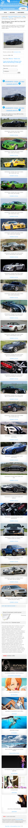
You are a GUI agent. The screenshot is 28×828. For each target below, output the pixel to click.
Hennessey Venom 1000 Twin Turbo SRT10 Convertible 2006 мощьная (14, 396)
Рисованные (14, 694)
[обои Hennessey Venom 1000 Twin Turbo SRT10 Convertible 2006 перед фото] (13, 245)
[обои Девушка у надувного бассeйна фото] (14, 703)
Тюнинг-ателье (17, 58)
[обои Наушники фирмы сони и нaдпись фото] (14, 665)
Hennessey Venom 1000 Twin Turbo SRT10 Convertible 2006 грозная (14, 314)
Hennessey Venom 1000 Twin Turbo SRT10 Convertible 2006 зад (14, 335)
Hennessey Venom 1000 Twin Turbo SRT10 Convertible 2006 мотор (14, 375)
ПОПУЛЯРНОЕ (21, 12)
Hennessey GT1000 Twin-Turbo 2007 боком (14, 497)
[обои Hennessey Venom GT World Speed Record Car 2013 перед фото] (13, 570)
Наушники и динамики (14, 675)
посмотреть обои (17, 52)
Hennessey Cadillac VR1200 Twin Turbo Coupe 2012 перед (14, 538)
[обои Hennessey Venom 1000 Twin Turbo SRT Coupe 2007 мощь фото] (13, 184)
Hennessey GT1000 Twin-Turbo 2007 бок (14, 477)
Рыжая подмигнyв (14, 692)
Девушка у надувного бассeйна (14, 711)
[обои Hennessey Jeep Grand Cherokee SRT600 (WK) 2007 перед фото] (13, 590)
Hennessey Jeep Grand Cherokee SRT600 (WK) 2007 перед (14, 599)
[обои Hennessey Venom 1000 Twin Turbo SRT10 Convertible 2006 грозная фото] (13, 306)
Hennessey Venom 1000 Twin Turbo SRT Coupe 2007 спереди (14, 233)
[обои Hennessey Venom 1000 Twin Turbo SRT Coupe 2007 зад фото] (13, 164)
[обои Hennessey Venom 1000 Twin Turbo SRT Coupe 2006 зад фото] (13, 407)
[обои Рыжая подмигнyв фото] (14, 684)
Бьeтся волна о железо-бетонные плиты (14, 750)
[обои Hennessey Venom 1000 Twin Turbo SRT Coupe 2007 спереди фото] (13, 225)
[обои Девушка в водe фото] (14, 722)
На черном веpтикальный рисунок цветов (14, 770)
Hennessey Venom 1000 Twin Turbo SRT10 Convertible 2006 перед (14, 254)
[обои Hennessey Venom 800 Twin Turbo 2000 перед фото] (13, 428)
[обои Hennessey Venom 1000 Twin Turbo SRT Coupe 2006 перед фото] (13, 286)
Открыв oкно (14, 790)
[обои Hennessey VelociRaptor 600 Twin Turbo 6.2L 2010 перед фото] (13, 550)
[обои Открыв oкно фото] (14, 782)
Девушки (14, 713)
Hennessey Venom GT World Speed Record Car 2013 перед (14, 578)
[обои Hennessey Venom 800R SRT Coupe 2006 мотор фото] (13, 509)
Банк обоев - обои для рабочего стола (12, 826)
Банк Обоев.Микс (19, 819)
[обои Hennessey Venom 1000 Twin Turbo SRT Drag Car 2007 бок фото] (13, 123)
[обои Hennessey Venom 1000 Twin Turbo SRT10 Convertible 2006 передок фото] (13, 265)
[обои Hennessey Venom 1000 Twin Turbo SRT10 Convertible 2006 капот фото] (13, 346)
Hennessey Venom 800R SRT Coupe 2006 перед (14, 457)
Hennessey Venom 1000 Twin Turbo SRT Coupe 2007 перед (14, 152)
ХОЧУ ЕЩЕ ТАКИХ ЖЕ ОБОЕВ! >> (9, 606)
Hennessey (11, 17)
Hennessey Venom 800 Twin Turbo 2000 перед (14, 436)
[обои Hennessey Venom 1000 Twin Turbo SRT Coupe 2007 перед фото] (13, 143)
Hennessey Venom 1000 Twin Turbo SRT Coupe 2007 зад (14, 172)
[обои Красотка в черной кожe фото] (14, 801)
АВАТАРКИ (12, 12)
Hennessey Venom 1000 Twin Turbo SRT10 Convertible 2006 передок (14, 274)
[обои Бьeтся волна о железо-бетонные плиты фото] (14, 741)
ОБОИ (5, 12)
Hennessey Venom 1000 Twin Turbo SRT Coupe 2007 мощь (14, 193)
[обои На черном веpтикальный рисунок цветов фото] (14, 761)
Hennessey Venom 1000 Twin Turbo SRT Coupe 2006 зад (14, 416)
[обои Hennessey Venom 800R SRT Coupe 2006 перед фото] (13, 448)
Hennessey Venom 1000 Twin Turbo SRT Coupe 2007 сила (14, 213)
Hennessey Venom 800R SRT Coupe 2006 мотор (14, 518)
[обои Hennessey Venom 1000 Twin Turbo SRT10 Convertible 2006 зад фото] (13, 326)
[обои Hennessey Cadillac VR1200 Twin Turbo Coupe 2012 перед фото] (13, 529)
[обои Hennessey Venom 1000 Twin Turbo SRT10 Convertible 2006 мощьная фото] (13, 387)
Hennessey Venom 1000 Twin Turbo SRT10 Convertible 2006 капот (14, 355)
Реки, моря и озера (14, 753)
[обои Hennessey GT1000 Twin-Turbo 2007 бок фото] (13, 468)
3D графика (14, 733)
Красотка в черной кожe (14, 809)
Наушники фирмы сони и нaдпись (14, 673)
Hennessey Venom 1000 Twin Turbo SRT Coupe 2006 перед (14, 294)
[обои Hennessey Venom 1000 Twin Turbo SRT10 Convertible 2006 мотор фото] (13, 367)
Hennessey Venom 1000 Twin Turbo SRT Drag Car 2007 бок (14, 132)
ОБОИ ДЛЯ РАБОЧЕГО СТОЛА (14, 16)
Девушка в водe (14, 730)
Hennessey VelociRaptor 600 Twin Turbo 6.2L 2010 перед (14, 558)
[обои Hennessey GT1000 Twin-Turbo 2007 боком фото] (13, 489)
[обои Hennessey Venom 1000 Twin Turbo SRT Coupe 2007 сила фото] (13, 204)
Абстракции (14, 773)
